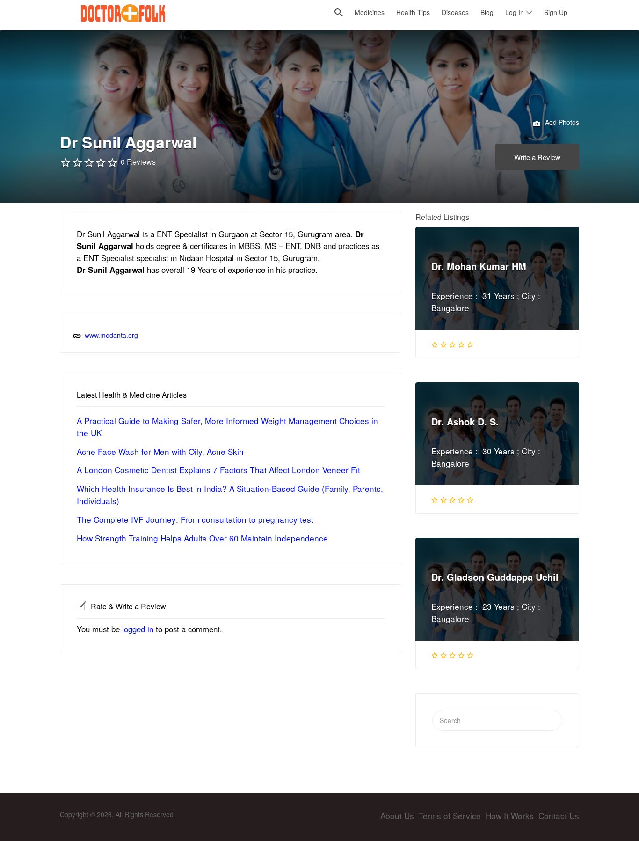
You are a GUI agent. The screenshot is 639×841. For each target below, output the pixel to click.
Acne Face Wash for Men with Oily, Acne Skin (160, 451)
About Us (397, 815)
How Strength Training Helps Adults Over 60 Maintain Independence (202, 538)
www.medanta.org (111, 335)
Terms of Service (450, 815)
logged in (137, 629)
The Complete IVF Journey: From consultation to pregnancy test (195, 519)
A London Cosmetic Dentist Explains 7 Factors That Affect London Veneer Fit (218, 469)
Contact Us (558, 815)
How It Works (510, 815)
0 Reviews (138, 161)
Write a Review (537, 157)
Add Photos (561, 122)
